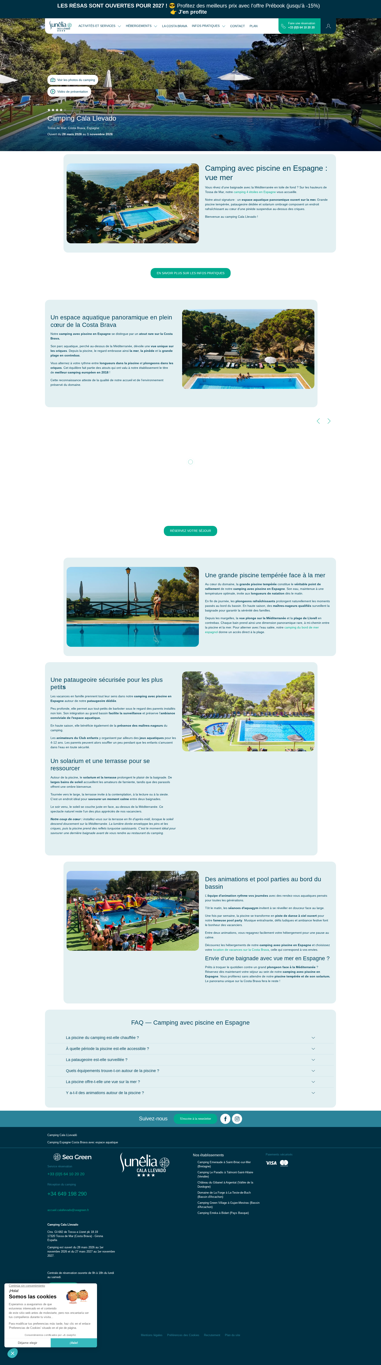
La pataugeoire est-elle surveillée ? (96, 1060)
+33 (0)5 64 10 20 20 (301, 27)
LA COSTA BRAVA (174, 26)
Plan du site (232, 1335)
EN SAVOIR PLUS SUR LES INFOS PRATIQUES (190, 273)
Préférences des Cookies (183, 1335)
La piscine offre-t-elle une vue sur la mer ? (103, 1082)
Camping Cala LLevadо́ (62, 1135)
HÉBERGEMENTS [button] (139, 26)
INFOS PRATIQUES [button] (206, 26)
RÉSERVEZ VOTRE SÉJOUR (190, 530)
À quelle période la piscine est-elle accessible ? (107, 1048)
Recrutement (212, 1335)
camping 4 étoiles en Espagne (255, 192)
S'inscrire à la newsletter (195, 1118)
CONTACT (237, 26)
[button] (328, 26)
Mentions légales (151, 1335)
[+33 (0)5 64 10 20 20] (283, 26)
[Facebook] (225, 1119)
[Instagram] (237, 1119)
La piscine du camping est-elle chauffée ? (102, 1037)
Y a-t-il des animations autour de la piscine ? (105, 1093)
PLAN (254, 26)
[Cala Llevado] (61, 26)
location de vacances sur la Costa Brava (241, 949)
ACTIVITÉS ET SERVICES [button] (97, 26)
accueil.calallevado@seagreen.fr (68, 1210)
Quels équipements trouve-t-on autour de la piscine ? (112, 1071)
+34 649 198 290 (67, 1194)
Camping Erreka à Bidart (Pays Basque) (223, 1213)
